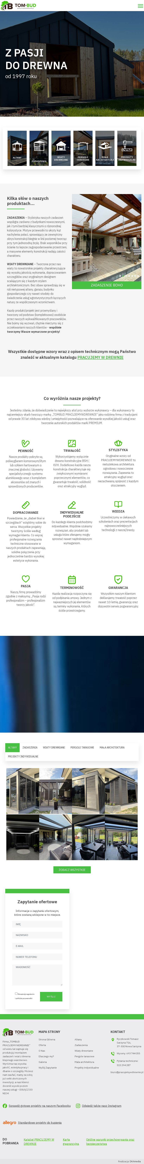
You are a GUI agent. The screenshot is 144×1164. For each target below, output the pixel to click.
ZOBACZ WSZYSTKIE (72, 870)
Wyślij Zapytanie (48, 1067)
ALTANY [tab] (12, 747)
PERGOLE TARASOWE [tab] (82, 747)
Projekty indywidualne (87, 1067)
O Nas (42, 1050)
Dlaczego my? (46, 1056)
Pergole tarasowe (84, 1056)
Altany (78, 1039)
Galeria (43, 1062)
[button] (120, 275)
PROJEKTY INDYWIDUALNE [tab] (23, 756)
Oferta (42, 1045)
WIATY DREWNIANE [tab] (54, 747)
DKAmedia (135, 1161)
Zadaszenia (81, 1045)
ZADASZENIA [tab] (29, 747)
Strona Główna (47, 1039)
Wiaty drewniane (84, 1050)
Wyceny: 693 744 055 (128, 1053)
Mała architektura (84, 1062)
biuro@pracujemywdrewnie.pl (127, 1072)
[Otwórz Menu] (140, 6)
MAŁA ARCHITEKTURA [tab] (112, 747)
